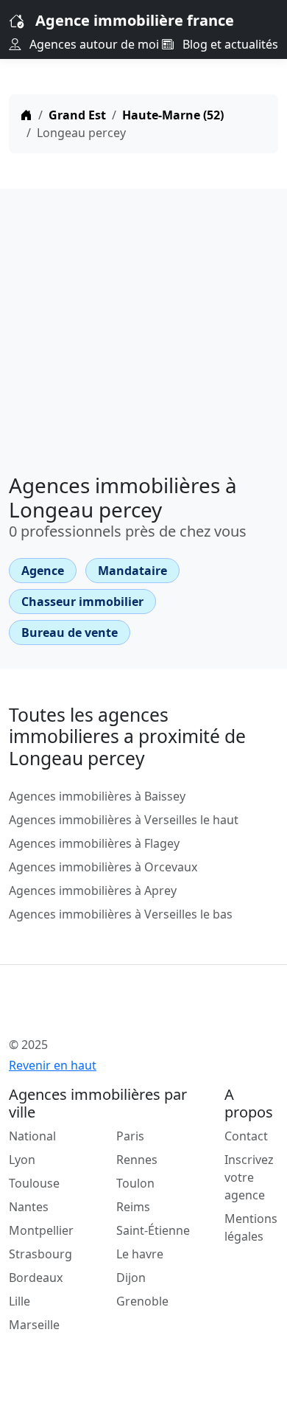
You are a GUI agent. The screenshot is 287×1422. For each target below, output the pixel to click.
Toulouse (34, 1183)
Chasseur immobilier (82, 601)
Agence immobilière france (134, 20)
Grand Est (77, 115)
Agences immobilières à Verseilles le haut (123, 820)
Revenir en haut (52, 1065)
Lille (19, 1301)
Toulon (135, 1183)
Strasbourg (40, 1254)
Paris (130, 1136)
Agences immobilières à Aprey (93, 890)
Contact (246, 1136)
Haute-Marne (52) (173, 115)
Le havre (139, 1254)
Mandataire (132, 570)
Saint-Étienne (153, 1230)
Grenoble (142, 1301)
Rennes (136, 1159)
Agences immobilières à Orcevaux (103, 867)
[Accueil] (26, 115)
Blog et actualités (229, 44)
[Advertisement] (143, 326)
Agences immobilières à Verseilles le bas (121, 914)
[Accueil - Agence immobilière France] (119, 1012)
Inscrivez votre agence (249, 1177)
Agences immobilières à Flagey (94, 843)
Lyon (22, 1159)
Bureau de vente (69, 632)
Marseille (34, 1325)
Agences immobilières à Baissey (97, 796)
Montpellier (41, 1230)
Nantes (29, 1207)
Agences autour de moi (92, 44)
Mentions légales (250, 1227)
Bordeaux (36, 1277)
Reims (133, 1207)
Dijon (131, 1277)
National (32, 1136)
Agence (42, 570)
